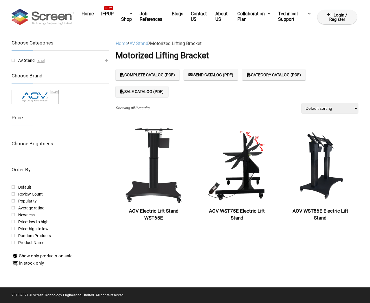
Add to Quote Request (154, 228)
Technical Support (288, 16)
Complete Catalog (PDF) (149, 75)
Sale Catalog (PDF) (144, 91)
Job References (151, 16)
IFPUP (107, 12)
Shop (126, 19)
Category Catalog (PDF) (276, 75)
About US (221, 16)
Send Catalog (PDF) (213, 75)
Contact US (199, 16)
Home (88, 13)
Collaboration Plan (251, 16)
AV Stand (139, 43)
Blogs (177, 13)
